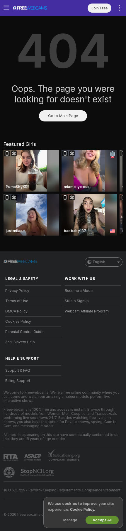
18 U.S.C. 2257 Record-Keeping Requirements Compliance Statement (62, 490)
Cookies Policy (18, 321)
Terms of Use (16, 301)
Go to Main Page (63, 116)
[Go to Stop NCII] (38, 472)
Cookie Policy (82, 509)
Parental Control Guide (24, 332)
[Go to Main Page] (38, 8)
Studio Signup (77, 301)
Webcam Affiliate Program (87, 311)
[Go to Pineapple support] (10, 472)
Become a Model (79, 291)
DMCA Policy (16, 311)
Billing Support (17, 381)
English (99, 262)
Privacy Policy (17, 291)
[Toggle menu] (6, 8)
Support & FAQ (17, 370)
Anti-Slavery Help (20, 342)
